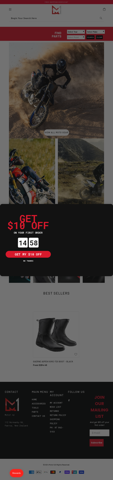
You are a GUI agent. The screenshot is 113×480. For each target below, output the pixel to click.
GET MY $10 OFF (28, 254)
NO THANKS (28, 260)
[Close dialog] (3, 207)
